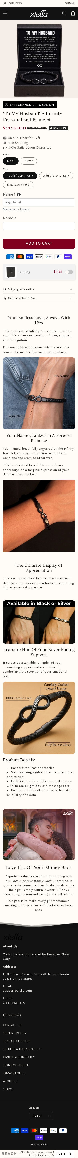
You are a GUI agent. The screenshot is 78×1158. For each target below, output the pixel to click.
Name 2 (9, 218)
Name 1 (9, 194)
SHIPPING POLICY (14, 1033)
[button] (64, 13)
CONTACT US (12, 1025)
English (37, 1116)
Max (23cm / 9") (18, 184)
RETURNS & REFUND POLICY (22, 1049)
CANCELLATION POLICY (19, 1057)
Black (10, 161)
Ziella (44, 1144)
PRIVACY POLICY (14, 1073)
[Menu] (5, 13)
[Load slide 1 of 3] (28, 94)
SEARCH (8, 1089)
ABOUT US (10, 1081)
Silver (29, 161)
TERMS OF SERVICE (16, 1065)
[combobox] (64, 1154)
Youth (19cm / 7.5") (20, 175)
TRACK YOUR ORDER (17, 1041)
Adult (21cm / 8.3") (56, 175)
